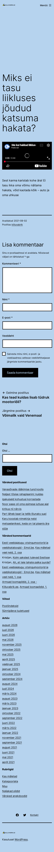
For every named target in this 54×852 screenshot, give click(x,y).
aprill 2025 (8, 659)
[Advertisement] (27, 40)
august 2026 (9, 625)
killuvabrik (17, 224)
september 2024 (12, 678)
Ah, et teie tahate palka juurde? (32, 562)
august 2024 (10, 683)
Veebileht (8, 335)
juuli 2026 (8, 629)
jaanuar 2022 (10, 732)
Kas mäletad (9, 776)
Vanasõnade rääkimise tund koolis (22, 489)
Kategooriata (10, 781)
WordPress (21, 839)
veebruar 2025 (11, 664)
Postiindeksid (10, 605)
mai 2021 (7, 757)
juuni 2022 (8, 722)
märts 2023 (9, 703)
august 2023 (9, 698)
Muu (4, 786)
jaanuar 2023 (10, 708)
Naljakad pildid (11, 791)
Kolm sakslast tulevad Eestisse (31, 557)
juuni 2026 (8, 634)
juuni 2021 (8, 752)
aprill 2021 (8, 762)
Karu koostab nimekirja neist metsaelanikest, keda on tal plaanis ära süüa (25, 523)
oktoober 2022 (11, 713)
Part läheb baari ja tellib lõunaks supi (24, 513)
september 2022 (12, 718)
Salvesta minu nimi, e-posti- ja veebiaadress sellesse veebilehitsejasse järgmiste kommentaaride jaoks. (28, 357)
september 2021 (12, 742)
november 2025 (12, 644)
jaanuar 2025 (10, 669)
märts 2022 (9, 727)
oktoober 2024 (11, 674)
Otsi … (6, 450)
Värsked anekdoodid (14, 795)
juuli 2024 (8, 688)
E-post (7, 317)
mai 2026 (8, 639)
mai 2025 (8, 654)
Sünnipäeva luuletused (15, 610)
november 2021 (11, 737)
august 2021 (9, 747)
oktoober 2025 (11, 649)
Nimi (6, 299)
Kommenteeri (11, 263)
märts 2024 (9, 693)
